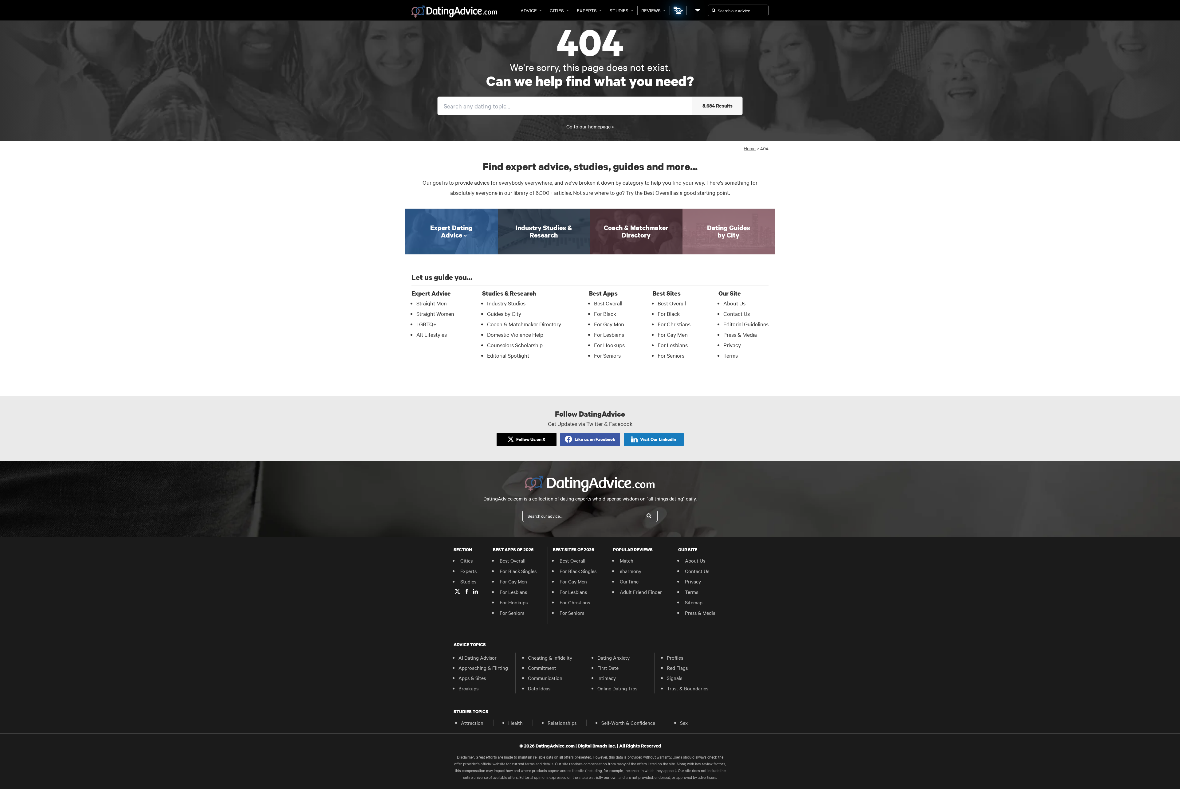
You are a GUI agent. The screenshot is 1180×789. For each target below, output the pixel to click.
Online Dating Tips (617, 688)
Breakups (468, 688)
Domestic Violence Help (515, 334)
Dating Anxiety (613, 657)
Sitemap (693, 602)
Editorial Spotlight (508, 355)
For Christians (674, 324)
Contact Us (736, 313)
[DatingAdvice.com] (454, 12)
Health (515, 722)
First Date (608, 667)
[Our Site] (697, 10)
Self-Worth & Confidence (628, 722)
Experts (587, 10)
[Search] (649, 516)
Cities (557, 10)
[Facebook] (466, 591)
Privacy (732, 344)
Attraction (472, 722)
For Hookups (609, 344)
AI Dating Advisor (477, 657)
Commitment (542, 667)
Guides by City (504, 313)
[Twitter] (457, 591)
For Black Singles (518, 570)
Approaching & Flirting (483, 667)
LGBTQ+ (426, 324)
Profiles (675, 657)
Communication (545, 677)
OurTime (629, 581)
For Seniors (607, 355)
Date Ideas (539, 688)
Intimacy (606, 677)
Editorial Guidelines (746, 324)
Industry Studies (506, 303)
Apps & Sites (472, 677)
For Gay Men (609, 324)
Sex (684, 722)
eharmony (630, 570)
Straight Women (435, 313)
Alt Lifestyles (431, 334)
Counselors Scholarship (515, 344)
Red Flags (677, 667)
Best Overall (608, 303)
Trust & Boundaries (687, 688)
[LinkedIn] (475, 591)
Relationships (562, 722)
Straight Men (431, 303)
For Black (605, 313)
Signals (674, 677)
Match (626, 560)
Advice (529, 10)
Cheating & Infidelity (550, 657)
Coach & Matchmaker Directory (524, 324)
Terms (730, 355)
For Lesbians (609, 334)
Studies (619, 10)
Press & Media (740, 334)
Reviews (651, 10)
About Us (734, 303)
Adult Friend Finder (641, 591)
